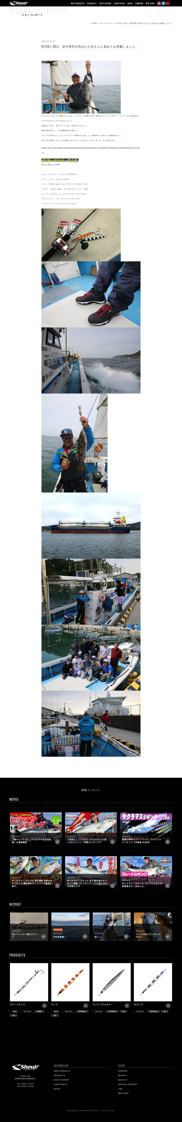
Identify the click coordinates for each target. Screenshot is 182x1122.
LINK (120, 1089)
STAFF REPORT (105, 3)
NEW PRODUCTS (78, 3)
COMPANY (139, 3)
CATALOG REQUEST (128, 1084)
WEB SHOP (150, 3)
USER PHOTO (119, 3)
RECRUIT (122, 1075)
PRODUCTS (91, 3)
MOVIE (130, 3)
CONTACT (123, 1080)
